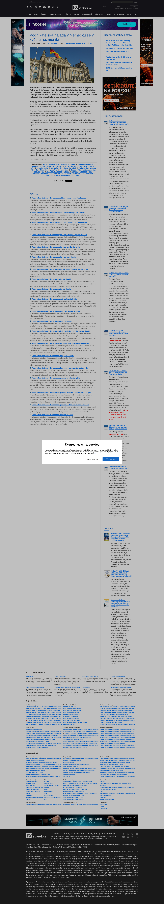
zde (95, 453)
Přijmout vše (111, 459)
